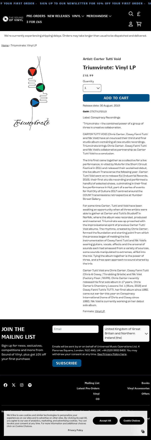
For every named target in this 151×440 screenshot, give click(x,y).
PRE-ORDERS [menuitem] (36, 16)
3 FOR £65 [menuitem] (34, 22)
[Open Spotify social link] (30, 385)
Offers (146, 393)
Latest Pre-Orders (88, 388)
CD (97, 398)
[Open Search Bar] (130, 13)
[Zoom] (38, 93)
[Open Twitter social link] (14, 385)
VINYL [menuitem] (76, 16)
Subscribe (66, 363)
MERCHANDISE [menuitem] (97, 16)
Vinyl (96, 393)
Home (5, 45)
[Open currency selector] (139, 14)
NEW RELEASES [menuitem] (59, 16)
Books (146, 382)
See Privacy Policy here (112, 354)
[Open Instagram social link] (22, 385)
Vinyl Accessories (138, 388)
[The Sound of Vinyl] (12, 19)
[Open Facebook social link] (5, 385)
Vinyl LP (100, 311)
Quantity (88, 81)
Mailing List (92, 382)
